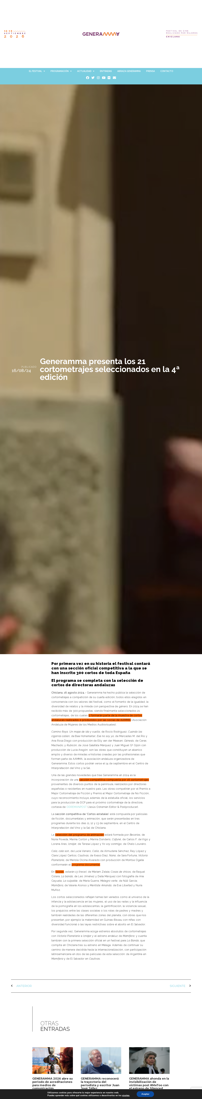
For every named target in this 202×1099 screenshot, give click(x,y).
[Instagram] (98, 78)
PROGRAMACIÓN (59, 71)
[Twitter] (93, 78)
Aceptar (145, 1094)
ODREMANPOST (76, 806)
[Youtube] (104, 78)
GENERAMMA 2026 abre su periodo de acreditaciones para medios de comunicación (52, 1083)
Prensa (150, 71)
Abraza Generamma (129, 71)
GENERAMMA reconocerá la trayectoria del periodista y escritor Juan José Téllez (100, 1083)
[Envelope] (114, 78)
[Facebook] (87, 78)
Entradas (106, 71)
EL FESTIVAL (35, 71)
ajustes (125, 1095)
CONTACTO (166, 71)
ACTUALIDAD (84, 71)
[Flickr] (109, 78)
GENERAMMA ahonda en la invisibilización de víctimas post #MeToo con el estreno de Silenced (149, 1083)
